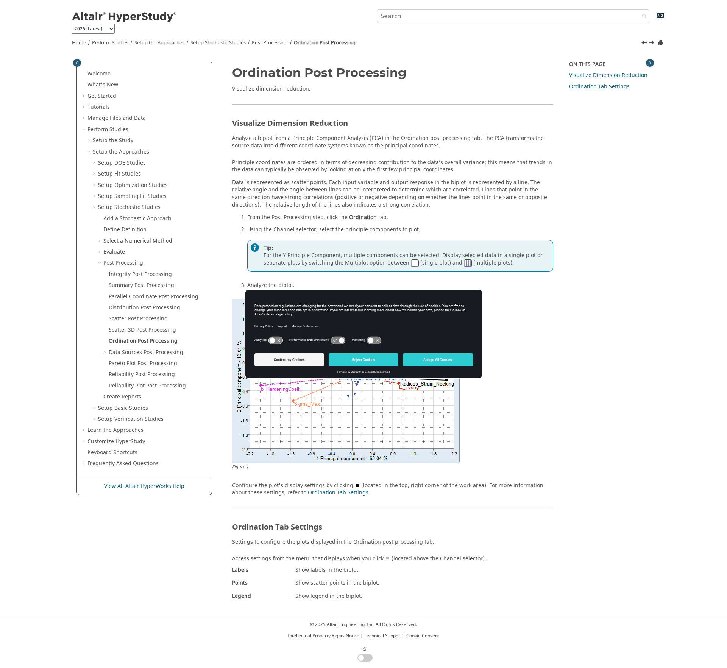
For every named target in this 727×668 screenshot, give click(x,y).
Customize (116, 441)
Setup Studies (123, 408)
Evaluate (114, 252)
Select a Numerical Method (137, 241)
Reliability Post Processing (142, 374)
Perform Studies (110, 42)
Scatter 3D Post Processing (142, 330)
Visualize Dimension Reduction (608, 75)
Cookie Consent (422, 635)
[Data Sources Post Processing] (652, 43)
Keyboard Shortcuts (112, 452)
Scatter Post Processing (138, 319)
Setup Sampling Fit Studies (132, 196)
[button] (84, 74)
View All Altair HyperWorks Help (144, 486)
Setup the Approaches (159, 42)
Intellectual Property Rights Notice (323, 635)
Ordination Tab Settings (338, 493)
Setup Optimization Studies (133, 185)
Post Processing (270, 42)
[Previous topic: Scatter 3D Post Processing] (645, 43)
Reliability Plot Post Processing (147, 386)
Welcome (99, 74)
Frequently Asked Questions (123, 463)
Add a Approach (137, 219)
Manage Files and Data (116, 118)
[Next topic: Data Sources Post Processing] (652, 43)
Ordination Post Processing (325, 42)
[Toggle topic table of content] (650, 63)
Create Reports (122, 397)
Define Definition (125, 230)
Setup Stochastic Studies (218, 42)
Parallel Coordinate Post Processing (153, 297)
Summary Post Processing (141, 285)
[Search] (642, 16)
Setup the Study (113, 140)
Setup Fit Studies (119, 174)
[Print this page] (661, 43)
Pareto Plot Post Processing (143, 363)
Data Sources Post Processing (146, 352)
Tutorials (98, 107)
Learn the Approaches (115, 430)
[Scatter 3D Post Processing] (645, 43)
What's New (102, 85)
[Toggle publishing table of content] (77, 63)
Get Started (101, 96)
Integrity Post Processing (140, 274)
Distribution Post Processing (144, 308)
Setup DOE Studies (122, 163)
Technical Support (383, 635)
